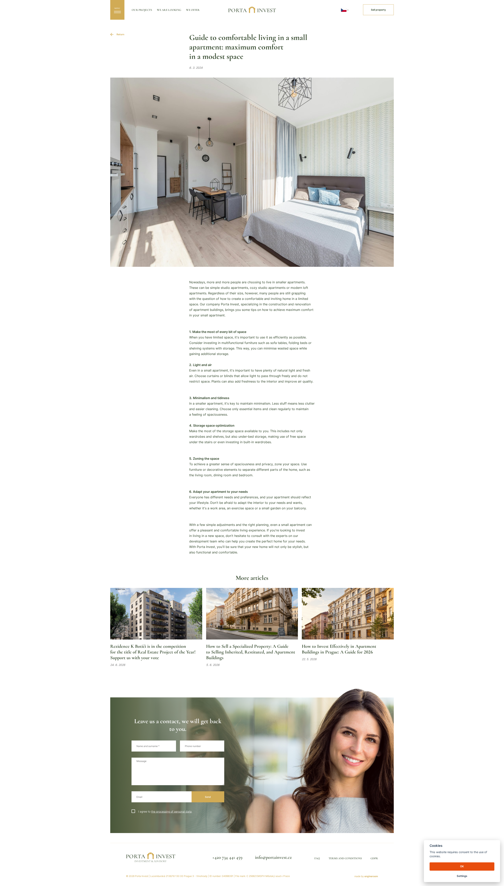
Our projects (142, 10)
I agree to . (165, 811)
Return (120, 34)
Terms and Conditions (345, 858)
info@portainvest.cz (273, 857)
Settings (462, 876)
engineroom (371, 876)
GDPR (374, 858)
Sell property (378, 9)
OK (462, 866)
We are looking (169, 10)
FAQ (317, 858)
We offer (193, 10)
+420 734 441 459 (227, 857)
